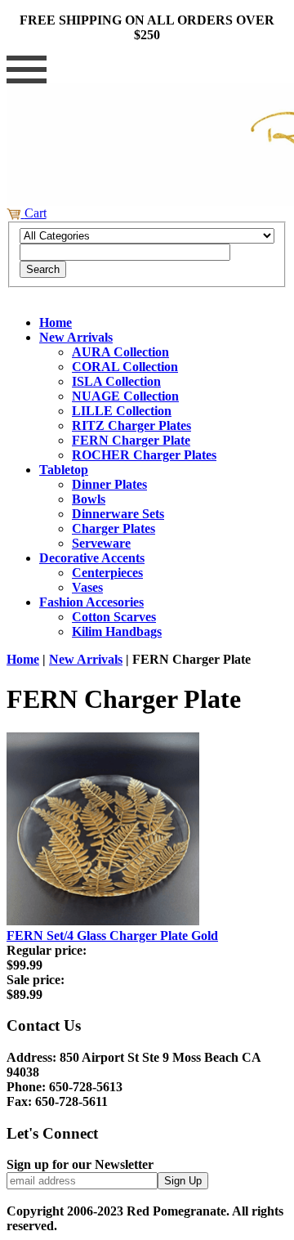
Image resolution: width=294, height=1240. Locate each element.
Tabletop (63, 470)
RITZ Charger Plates (131, 425)
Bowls (88, 499)
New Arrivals (76, 337)
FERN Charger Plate (131, 440)
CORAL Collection (125, 367)
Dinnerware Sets (118, 514)
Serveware (101, 543)
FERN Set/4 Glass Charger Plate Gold (112, 935)
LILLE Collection (122, 411)
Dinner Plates (109, 484)
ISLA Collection (116, 381)
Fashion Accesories (91, 602)
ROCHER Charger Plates (144, 455)
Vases (87, 587)
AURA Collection (120, 352)
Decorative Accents (92, 558)
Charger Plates (113, 528)
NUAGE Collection (125, 396)
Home (55, 322)
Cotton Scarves (114, 617)
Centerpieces (107, 573)
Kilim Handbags (117, 631)
